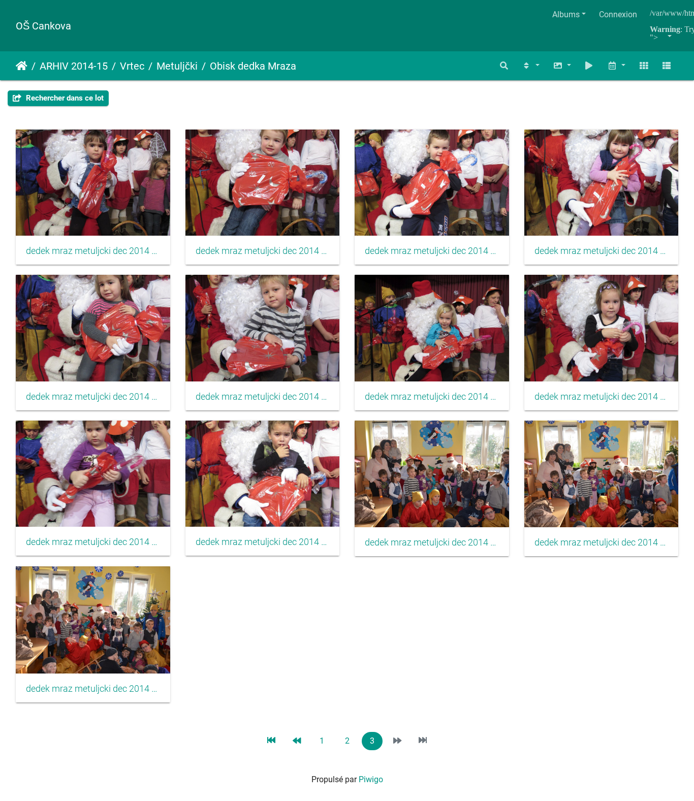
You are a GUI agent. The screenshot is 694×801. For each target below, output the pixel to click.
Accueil (21, 66)
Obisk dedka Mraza (253, 66)
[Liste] (666, 65)
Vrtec (132, 66)
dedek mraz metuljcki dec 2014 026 (263, 251)
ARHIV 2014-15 (74, 66)
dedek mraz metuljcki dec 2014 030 (263, 397)
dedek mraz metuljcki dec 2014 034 (263, 542)
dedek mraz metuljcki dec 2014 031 (432, 397)
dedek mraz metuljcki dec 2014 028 (601, 251)
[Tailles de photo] (562, 65)
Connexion (618, 14)
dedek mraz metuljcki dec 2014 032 (601, 397)
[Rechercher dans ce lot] (504, 65)
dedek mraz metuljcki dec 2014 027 (432, 251)
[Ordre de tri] (530, 65)
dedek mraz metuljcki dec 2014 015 (601, 542)
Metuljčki (177, 66)
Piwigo (371, 779)
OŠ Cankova (43, 26)
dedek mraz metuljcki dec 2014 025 (93, 251)
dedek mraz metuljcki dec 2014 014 (432, 542)
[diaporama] (589, 65)
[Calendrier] (616, 65)
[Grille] (643, 65)
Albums (566, 14)
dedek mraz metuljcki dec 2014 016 (93, 689)
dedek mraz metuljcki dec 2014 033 (93, 542)
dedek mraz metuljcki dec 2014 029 (93, 397)
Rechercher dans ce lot (64, 98)
